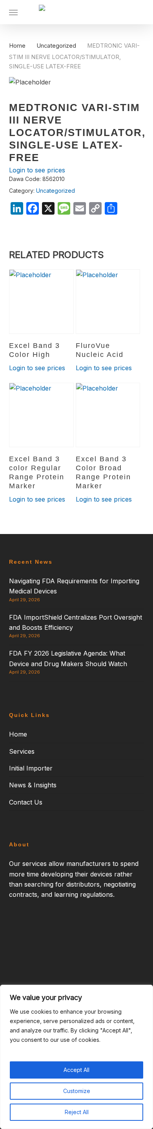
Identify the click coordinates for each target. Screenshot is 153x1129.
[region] (76, 1057)
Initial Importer (31, 768)
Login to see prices (37, 170)
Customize (76, 1091)
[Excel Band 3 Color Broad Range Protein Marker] (108, 415)
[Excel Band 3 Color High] (41, 301)
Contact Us (25, 802)
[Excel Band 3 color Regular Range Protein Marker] (41, 415)
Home (17, 45)
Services (22, 751)
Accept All (76, 1069)
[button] (13, 12)
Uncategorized (56, 45)
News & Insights (32, 785)
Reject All (77, 1112)
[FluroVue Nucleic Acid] (108, 301)
